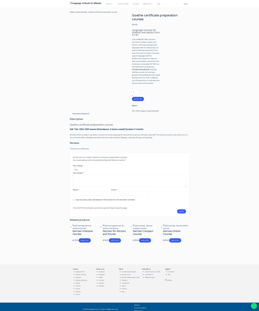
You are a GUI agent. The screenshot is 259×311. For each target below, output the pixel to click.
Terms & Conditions (140, 308)
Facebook (102, 272)
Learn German (81, 12)
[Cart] (180, 4)
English (78, 283)
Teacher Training (81, 274)
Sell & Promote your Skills (152, 272)
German (78, 286)
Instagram (102, 274)
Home (72, 12)
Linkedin (101, 283)
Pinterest (101, 286)
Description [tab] (77, 114)
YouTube (101, 280)
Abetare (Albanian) (81, 280)
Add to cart (138, 99)
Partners (124, 289)
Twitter (101, 277)
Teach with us (149, 274)
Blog (123, 291)
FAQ (169, 274)
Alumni (124, 286)
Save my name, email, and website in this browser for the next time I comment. (105, 200)
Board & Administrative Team (131, 277)
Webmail (137, 305)
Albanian (78, 277)
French (78, 294)
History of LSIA (126, 274)
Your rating (78, 165)
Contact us (171, 272)
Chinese (78, 291)
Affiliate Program (150, 277)
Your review (78, 173)
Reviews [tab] (85, 114)
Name (76, 190)
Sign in (186, 4)
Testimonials (126, 283)
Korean (78, 289)
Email (114, 190)
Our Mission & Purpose (129, 272)
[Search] (175, 4)
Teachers (124, 280)
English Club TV (80, 272)
